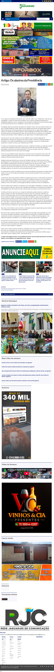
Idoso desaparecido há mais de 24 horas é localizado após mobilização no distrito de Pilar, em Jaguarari (26, 371)
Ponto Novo (3, 655)
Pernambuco (12, 649)
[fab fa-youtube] (48, 666)
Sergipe (11, 657)
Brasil (19, 640)
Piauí (11, 651)
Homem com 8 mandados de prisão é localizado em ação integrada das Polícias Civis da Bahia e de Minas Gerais (9, 278)
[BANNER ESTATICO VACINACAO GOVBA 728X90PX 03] (26, 17)
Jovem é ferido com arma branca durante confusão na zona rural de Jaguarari (20, 380)
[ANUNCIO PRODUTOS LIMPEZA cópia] (27, 48)
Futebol (19, 650)
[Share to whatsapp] (52, 84)
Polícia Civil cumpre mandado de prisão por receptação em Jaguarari (18, 366)
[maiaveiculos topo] (27, 35)
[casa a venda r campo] (27, 55)
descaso (4, 640)
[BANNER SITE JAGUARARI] (27, 28)
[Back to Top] (52, 666)
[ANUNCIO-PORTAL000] (27, 258)
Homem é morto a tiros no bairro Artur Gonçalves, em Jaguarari (17, 362)
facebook (50, 294)
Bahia (3, 274)
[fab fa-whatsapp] (52, 1)
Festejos (19, 648)
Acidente (4, 638)
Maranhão (12, 643)
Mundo (3, 651)
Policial (19, 652)
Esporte (19, 646)
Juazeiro (3, 649)
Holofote (4, 644)
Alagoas (11, 638)
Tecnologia (3, 663)
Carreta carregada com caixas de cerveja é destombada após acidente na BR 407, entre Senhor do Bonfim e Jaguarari (25, 375)
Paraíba (11, 646)
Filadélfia (4, 643)
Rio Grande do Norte (12, 654)
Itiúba (3, 647)
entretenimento (20, 643)
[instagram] (46, 1)
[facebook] (42, 1)
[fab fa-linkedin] (46, 666)
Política (3, 653)
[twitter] (44, 1)
